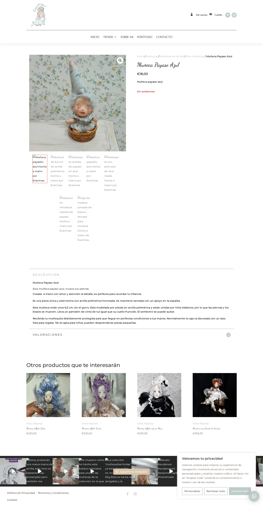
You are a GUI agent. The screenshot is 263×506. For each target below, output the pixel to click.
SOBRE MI (127, 37)
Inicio (140, 56)
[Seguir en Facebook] (128, 494)
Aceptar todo (240, 491)
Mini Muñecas (195, 56)
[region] (216, 476)
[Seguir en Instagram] (234, 15)
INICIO (95, 37)
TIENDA (108, 37)
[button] (120, 60)
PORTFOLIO (144, 37)
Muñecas (152, 56)
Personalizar (192, 491)
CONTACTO (164, 37)
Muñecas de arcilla (172, 56)
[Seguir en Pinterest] (227, 15)
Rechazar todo (215, 491)
